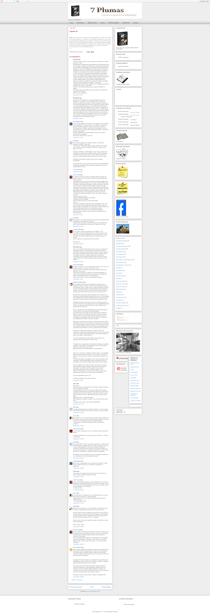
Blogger (115, 611)
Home (71, 22)
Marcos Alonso (77, 547)
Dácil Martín (119, 270)
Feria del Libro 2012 (121, 305)
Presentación (80, 22)
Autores (102, 22)
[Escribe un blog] (88, 52)
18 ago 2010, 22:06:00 (78, 576)
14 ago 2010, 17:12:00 (78, 503)
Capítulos (118, 243)
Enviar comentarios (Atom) (93, 591)
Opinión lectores (92, 22)
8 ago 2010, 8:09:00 (78, 171)
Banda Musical (120, 289)
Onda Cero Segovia (134, 125)
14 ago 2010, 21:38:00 (78, 526)
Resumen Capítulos (121, 302)
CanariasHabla (134, 398)
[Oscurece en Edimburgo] (121, 215)
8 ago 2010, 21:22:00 (78, 261)
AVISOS (118, 292)
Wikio (117, 325)
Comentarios (121, 320)
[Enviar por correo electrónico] (87, 52)
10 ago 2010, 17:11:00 (78, 404)
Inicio (91, 587)
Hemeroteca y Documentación (124, 259)
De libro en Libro (135, 380)
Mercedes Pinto (135, 367)
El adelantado (134, 372)
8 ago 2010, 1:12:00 (78, 137)
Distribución (126, 22)
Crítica (132, 369)
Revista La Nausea (135, 388)
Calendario (119, 294)
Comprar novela (120, 297)
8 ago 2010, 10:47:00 (78, 226)
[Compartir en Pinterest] (93, 52)
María (74, 140)
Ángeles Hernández (78, 282)
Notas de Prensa (120, 286)
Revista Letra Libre (135, 391)
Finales (118, 273)
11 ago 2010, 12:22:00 (78, 476)
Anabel (75, 506)
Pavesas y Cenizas (135, 400)
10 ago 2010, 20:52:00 (78, 458)
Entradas (120, 317)
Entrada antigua (106, 587)
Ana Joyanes (133, 119)
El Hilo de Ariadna (120, 281)
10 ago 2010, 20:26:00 (78, 439)
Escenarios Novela (121, 284)
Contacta (135, 22)
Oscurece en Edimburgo (121, 199)
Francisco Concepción (122, 246)
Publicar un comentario (77, 579)
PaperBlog (133, 377)
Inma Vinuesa (76, 174)
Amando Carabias (121, 248)
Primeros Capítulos (113, 22)
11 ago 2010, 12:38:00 (78, 490)
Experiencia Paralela (121, 240)
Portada (118, 278)
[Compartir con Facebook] (92, 52)
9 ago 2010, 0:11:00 (78, 279)
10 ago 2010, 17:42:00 (78, 425)
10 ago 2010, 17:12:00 (78, 412)
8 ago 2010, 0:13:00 (78, 95)
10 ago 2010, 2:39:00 (78, 380)
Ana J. (74, 415)
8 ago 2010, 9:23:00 (78, 214)
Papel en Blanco (135, 385)
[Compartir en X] (90, 52)
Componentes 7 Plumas (122, 265)
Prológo (118, 308)
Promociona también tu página (122, 216)
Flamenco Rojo (77, 229)
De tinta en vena (135, 383)
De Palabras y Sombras (134, 394)
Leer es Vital (134, 375)
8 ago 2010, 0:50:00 (78, 118)
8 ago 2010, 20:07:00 (78, 243)
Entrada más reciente (75, 587)
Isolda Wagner (76, 121)
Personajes (119, 300)
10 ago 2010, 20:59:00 (78, 468)
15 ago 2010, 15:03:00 (78, 544)
